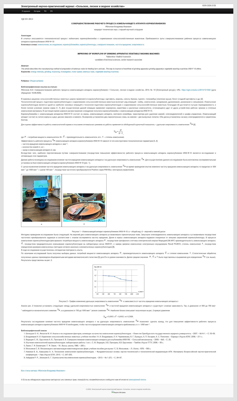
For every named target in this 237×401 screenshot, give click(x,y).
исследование (56, 44)
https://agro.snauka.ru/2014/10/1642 (196, 89)
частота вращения (123, 44)
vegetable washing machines (107, 71)
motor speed (77, 71)
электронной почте (137, 379)
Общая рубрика (36, 80)
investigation (66, 71)
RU (45, 11)
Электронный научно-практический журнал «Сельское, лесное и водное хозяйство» (73, 6)
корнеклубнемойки (71, 44)
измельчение (43, 44)
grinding (48, 71)
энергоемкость (138, 44)
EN (51, 11)
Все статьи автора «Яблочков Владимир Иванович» (43, 370)
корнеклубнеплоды (88, 44)
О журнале (26, 11)
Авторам (37, 11)
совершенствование (105, 44)
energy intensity (37, 71)
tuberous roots (88, 71)
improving (56, 71)
